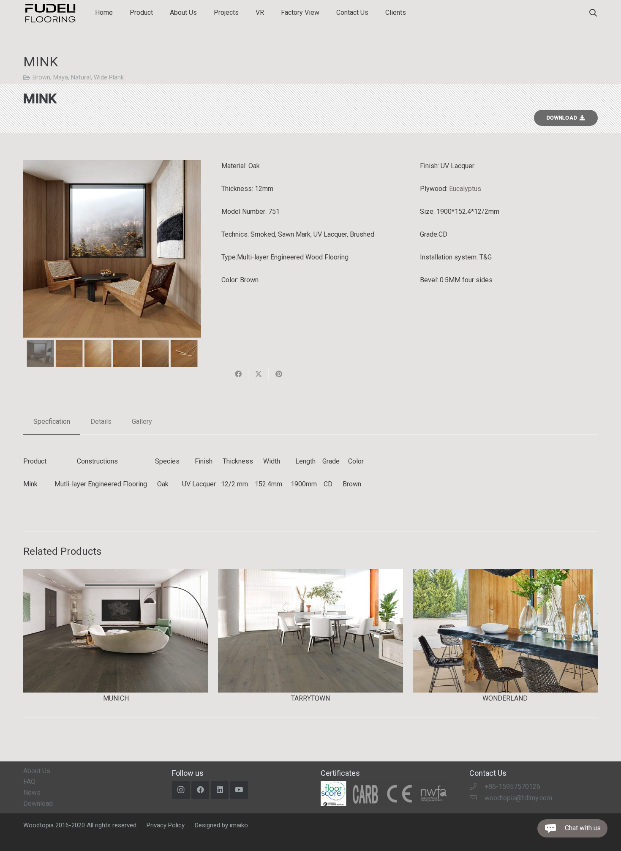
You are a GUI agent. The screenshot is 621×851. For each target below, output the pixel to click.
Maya (60, 77)
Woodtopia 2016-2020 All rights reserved (79, 825)
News (32, 792)
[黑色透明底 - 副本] (50, 13)
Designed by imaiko (221, 825)
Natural (81, 77)
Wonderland (505, 698)
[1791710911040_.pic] (385, 793)
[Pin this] (279, 374)
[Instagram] (181, 790)
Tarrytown (310, 698)
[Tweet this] (258, 374)
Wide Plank (109, 77)
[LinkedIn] (220, 790)
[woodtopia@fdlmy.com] (477, 798)
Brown (41, 77)
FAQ (29, 781)
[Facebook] (200, 790)
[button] (593, 12)
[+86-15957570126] (477, 786)
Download (38, 803)
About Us (36, 771)
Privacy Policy (166, 825)
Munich (116, 698)
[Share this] (238, 374)
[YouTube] (239, 790)
